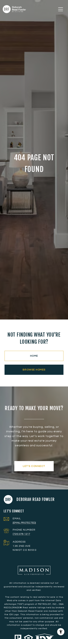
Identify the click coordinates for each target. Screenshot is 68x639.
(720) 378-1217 (21, 534)
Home (34, 356)
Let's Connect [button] (34, 466)
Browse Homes (34, 369)
